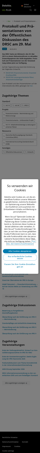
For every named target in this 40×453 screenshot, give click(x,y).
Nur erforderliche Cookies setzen (20, 257)
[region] (20, 226)
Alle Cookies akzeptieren (20, 251)
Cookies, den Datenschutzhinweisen (21, 242)
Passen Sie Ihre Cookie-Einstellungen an (20, 265)
